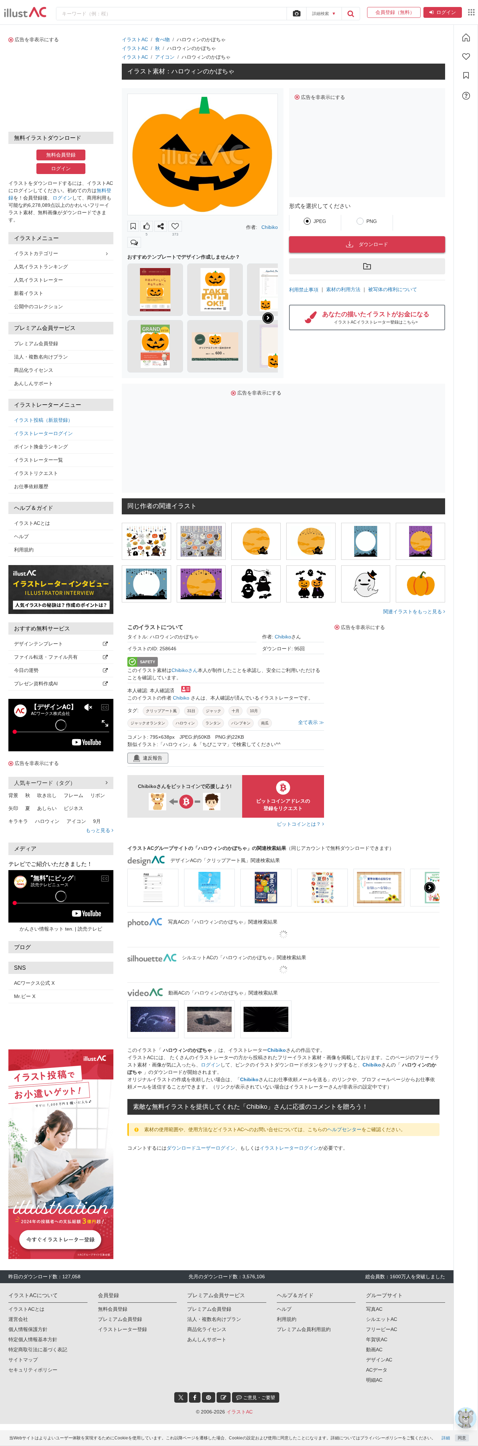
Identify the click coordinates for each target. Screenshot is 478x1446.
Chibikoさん (184, 670)
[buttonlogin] (351, 13)
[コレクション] (466, 75)
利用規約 (24, 549)
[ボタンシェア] (160, 226)
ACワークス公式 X (34, 983)
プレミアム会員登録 (36, 343)
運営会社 (18, 1298)
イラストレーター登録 (122, 1308)
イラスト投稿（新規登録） (43, 420)
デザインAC (379, 1339)
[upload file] (296, 13)
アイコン (76, 821)
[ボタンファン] (175, 226)
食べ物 (162, 39)
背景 (13, 795)
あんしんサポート (33, 383)
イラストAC (135, 39)
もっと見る (99, 830)
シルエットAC (381, 1298)
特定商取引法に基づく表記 (37, 1328)
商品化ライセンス (33, 370)
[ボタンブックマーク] (133, 226)
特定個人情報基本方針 (32, 1318)
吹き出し (47, 795)
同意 (462, 1438)
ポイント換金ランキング (41, 446)
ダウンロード (373, 244)
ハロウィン (47, 821)
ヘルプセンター (344, 1129)
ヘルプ (21, 536)
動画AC (374, 1328)
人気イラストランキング (41, 266)
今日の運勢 (26, 670)
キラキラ (18, 821)
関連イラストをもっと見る (413, 611)
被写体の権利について (392, 289)
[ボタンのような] (146, 226)
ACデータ (376, 1349)
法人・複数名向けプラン (41, 357)
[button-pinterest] (208, 1376)
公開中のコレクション (38, 306)
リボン (97, 795)
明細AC (374, 1359)
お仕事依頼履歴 (31, 486)
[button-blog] (224, 1376)
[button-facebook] (195, 1376)
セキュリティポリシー (32, 1349)
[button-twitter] (181, 1376)
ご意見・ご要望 (258, 1376)
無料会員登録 (61, 155)
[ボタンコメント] (134, 242)
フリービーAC (381, 1308)
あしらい (47, 808)
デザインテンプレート (38, 643)
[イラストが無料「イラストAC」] (25, 12)
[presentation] (268, 318)
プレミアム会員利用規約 (304, 1308)
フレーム (73, 795)
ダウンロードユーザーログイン (201, 1148)
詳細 (446, 1438)
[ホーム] (466, 37)
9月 (97, 821)
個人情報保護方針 (28, 1308)
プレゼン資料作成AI (36, 683)
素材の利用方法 (343, 289)
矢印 (13, 808)
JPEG (320, 221)
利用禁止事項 (303, 289)
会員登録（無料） (394, 12)
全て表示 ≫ (311, 722)
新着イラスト (28, 293)
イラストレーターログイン (43, 433)
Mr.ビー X (24, 996)
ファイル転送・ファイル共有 (46, 657)
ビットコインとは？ (299, 824)
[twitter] (181, 1376)
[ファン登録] (466, 56)
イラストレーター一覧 (38, 460)
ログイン (446, 12)
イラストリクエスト (36, 473)
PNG (371, 221)
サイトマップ (23, 1339)
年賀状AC (376, 1318)
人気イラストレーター (38, 280)
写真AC (374, 1288)
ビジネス (73, 808)
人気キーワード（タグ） (45, 783)
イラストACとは (32, 523)
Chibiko (269, 227)
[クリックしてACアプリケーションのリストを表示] (471, 12)
